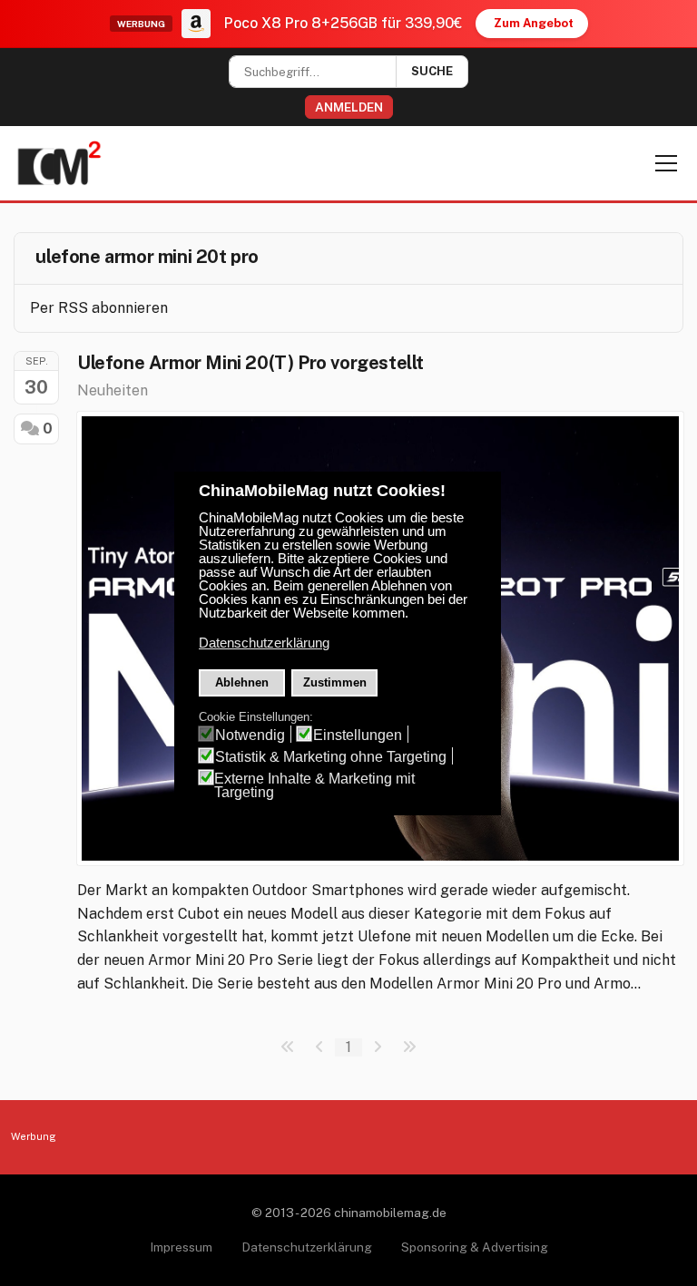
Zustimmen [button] (335, 682)
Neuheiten (112, 390)
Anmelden (349, 107)
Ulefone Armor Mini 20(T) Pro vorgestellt (250, 363)
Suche (432, 71)
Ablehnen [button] (242, 682)
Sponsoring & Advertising (474, 1247)
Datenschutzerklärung (306, 1247)
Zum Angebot (534, 23)
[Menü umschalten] (666, 163)
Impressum (181, 1247)
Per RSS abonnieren (99, 308)
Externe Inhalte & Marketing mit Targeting (314, 785)
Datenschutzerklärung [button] (264, 643)
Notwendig (250, 735)
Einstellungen (357, 735)
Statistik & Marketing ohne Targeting (331, 757)
